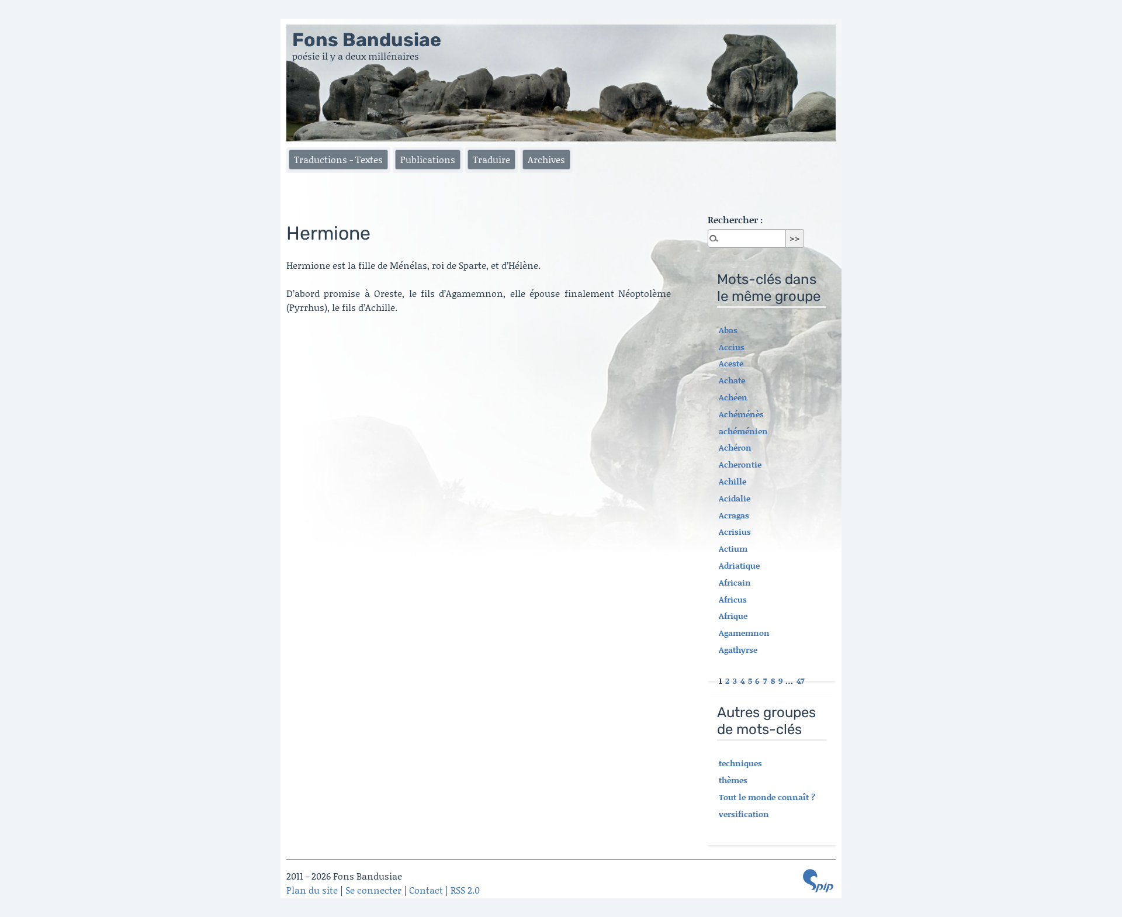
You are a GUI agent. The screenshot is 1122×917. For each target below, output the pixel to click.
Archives (546, 159)
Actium (733, 548)
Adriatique (739, 565)
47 (801, 680)
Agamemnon (744, 633)
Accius (731, 347)
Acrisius (735, 531)
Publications (427, 159)
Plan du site (312, 890)
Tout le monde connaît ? (767, 797)
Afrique (733, 616)
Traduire (491, 159)
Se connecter (373, 890)
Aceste (731, 363)
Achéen (733, 397)
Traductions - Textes (338, 159)
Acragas (734, 515)
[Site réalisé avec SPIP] (818, 880)
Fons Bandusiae (366, 40)
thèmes (733, 780)
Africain (735, 582)
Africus (733, 599)
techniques (740, 763)
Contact (426, 890)
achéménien (743, 431)
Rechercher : (735, 219)
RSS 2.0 (465, 890)
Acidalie (734, 498)
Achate (732, 380)
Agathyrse (738, 649)
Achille (732, 481)
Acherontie (740, 464)
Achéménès (741, 414)
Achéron (735, 447)
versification (744, 814)
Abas (728, 330)
